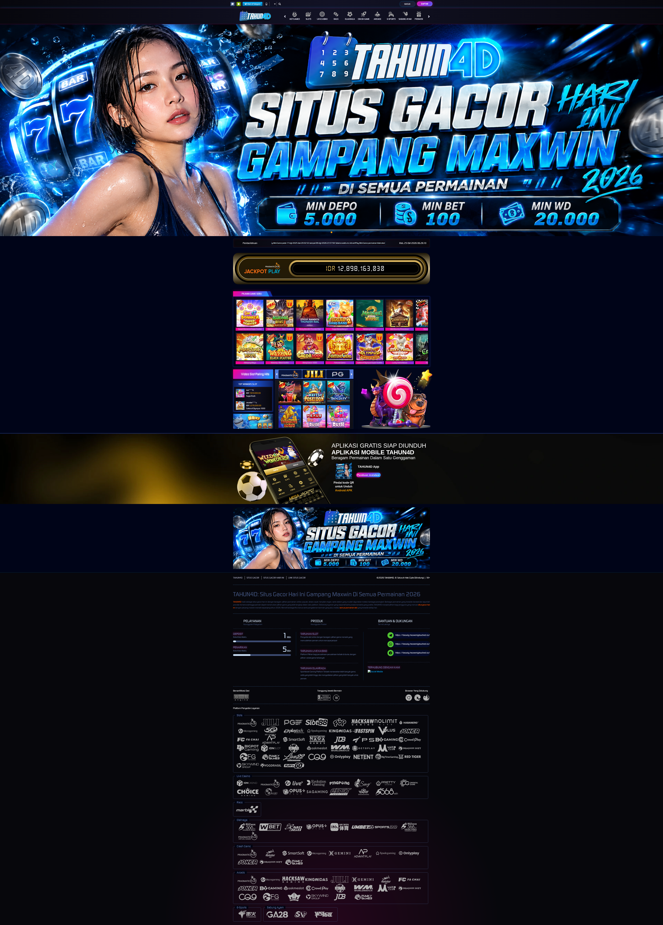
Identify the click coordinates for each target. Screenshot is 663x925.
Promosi (419, 19)
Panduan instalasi (368, 475)
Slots (308, 19)
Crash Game (363, 19)
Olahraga (350, 19)
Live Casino (322, 19)
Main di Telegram (254, 4)
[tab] (290, 374)
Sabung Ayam (405, 19)
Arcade (377, 19)
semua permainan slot (348, 607)
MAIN (252, 313)
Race (336, 19)
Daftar (424, 4)
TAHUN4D (237, 577)
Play (274, 271)
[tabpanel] (331, 130)
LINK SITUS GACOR (297, 577)
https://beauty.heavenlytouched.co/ (412, 635)
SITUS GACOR (253, 577)
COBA (292, 388)
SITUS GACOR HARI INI (273, 577)
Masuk (407, 4)
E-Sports (391, 19)
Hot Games (295, 19)
